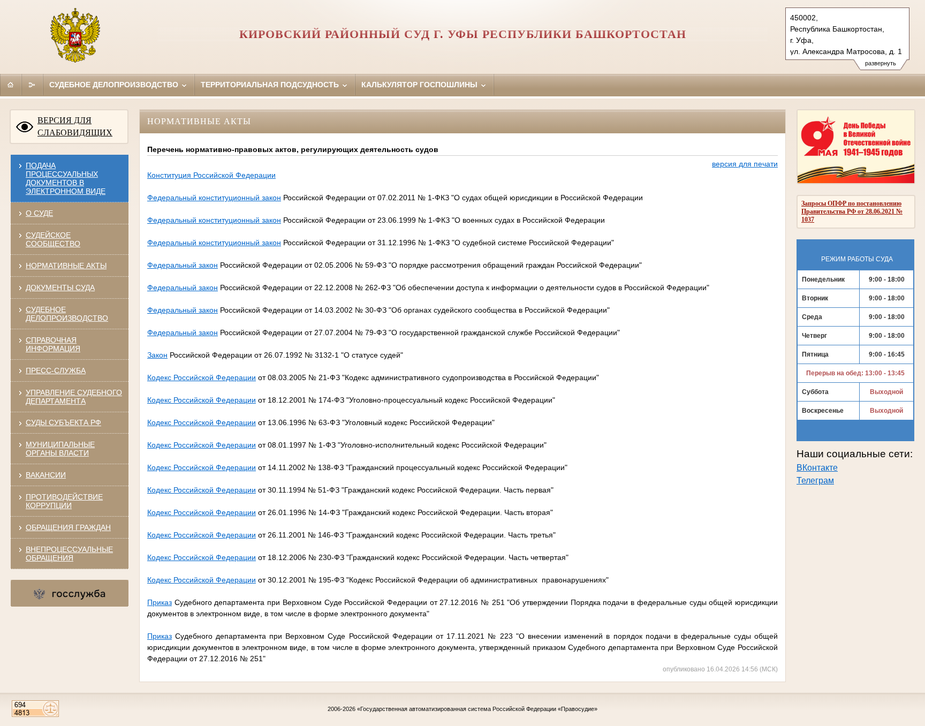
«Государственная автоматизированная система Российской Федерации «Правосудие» (477, 709)
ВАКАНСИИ (46, 475)
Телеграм (815, 480)
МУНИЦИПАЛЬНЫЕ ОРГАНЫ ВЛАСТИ (60, 448)
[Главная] (10, 84)
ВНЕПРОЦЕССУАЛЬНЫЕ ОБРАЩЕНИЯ (69, 553)
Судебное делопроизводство (114, 84)
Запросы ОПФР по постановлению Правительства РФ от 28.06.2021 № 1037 (852, 211)
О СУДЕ (39, 213)
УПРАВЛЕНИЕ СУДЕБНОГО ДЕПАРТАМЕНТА (74, 396)
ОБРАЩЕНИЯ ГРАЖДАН (68, 527)
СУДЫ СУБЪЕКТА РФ (63, 422)
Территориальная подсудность (271, 84)
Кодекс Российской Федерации (201, 377)
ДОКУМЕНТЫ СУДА (60, 287)
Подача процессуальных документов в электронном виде (65, 178)
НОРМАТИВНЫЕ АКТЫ (66, 265)
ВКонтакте (817, 467)
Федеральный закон (182, 265)
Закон (157, 355)
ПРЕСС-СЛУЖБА (56, 370)
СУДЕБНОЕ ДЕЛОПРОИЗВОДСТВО (67, 313)
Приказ (159, 602)
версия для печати (745, 164)
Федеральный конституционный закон (214, 197)
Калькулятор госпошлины (420, 84)
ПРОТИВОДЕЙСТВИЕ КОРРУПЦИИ (64, 501)
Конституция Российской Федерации (211, 175)
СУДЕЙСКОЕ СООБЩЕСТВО (53, 239)
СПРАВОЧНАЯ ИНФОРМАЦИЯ (53, 344)
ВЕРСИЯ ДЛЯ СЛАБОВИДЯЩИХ (74, 126)
